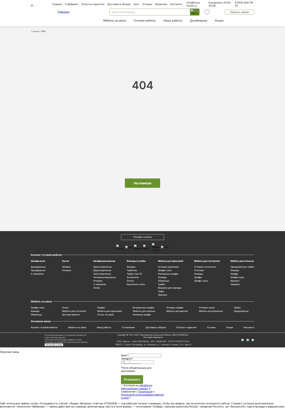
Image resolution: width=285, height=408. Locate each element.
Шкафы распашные (104, 261)
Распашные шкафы (168, 273)
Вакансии (161, 4)
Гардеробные (241, 311)
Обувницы (163, 280)
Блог (136, 4)
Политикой (145, 391)
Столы (130, 280)
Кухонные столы (136, 284)
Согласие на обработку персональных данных (66, 342)
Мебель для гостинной (207, 261)
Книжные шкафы (142, 314)
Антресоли (133, 277)
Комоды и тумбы (136, 261)
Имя (124, 355)
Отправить (132, 379)
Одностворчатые (102, 266)
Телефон (126, 358)
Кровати (235, 280)
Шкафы (198, 277)
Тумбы (161, 284)
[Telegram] (253, 340)
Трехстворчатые (102, 273)
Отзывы (147, 4)
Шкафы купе (38, 261)
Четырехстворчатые (104, 277)
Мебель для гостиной (74, 311)
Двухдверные (38, 266)
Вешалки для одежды (169, 287)
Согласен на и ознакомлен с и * (142, 391)
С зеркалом (37, 273)
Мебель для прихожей (170, 261)
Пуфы (161, 291)
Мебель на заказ (114, 20)
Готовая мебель (145, 20)
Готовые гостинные (205, 266)
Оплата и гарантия (92, 4)
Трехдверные (38, 270)
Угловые (66, 270)
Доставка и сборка (118, 4)
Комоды (131, 266)
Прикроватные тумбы (242, 266)
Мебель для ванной (177, 311)
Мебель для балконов (211, 311)
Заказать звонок (239, 12)
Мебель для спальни (242, 261)
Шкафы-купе (165, 270)
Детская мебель (71, 314)
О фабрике (71, 4)
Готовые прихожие (168, 266)
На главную (142, 183)
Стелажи (199, 270)
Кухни (65, 261)
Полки (96, 287)
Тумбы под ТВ (134, 273)
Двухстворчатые (102, 270)
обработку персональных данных (136, 387)
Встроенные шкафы (143, 307)
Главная (57, 4)
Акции (219, 20)
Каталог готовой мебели (44, 327)
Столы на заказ (105, 314)
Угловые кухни (207, 307)
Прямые (66, 266)
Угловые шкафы (174, 307)
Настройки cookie (54, 345)
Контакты (176, 4)
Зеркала (162, 294)
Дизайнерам (198, 20)
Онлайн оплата (142, 237)
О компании (128, 327)
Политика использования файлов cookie (63, 340)
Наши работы (172, 20)
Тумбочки (132, 270)
